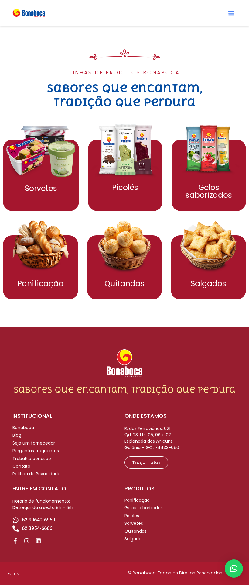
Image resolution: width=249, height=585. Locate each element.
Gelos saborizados (209, 191)
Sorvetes (41, 188)
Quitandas (124, 283)
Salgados (208, 283)
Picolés (125, 187)
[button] (232, 13)
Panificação (40, 283)
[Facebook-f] (15, 541)
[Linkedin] (38, 541)
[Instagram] (26, 541)
